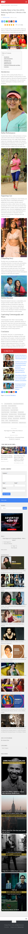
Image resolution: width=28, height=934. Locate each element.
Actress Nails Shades (14, 410)
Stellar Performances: (8, 58)
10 (13, 395)
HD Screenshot (4, 416)
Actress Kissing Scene (5, 410)
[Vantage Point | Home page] (4, 2)
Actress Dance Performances (18, 403)
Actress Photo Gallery (5, 412)
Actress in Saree (14, 407)
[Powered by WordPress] (9, 927)
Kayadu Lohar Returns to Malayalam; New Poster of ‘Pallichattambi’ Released (21, 356)
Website (4, 488)
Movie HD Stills (16, 418)
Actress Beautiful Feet (8, 403)
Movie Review (22, 418)
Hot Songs (10, 418)
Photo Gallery (5, 5)
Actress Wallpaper (13, 412)
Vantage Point (6, 17)
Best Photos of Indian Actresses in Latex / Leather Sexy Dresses (13, 588)
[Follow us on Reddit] (26, 500)
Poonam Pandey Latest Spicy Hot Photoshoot (11, 693)
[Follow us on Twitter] (16, 500)
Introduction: (6, 57)
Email (16, 483)
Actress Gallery (4, 405)
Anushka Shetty (20, 412)
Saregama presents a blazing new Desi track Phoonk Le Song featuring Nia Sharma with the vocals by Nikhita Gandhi (13, 710)
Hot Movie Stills (17, 416)
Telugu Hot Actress (22, 422)
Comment (5, 473)
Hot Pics (23, 416)
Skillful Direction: (7, 63)
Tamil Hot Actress (15, 422)
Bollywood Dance (5, 414)
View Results (14, 547)
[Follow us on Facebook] (20, 500)
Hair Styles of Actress (13, 414)
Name (4, 483)
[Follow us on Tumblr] (22, 500)
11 (15, 395)
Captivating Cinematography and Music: (12, 65)
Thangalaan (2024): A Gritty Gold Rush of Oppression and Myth (20, 370)
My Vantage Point (5, 740)
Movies (3, 420)
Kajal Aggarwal (7, 541)
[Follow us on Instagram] (14, 500)
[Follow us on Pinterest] (18, 500)
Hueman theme (21, 927)
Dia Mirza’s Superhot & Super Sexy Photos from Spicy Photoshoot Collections (13, 641)
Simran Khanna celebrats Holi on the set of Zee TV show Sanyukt (6, 457)
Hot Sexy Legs (4, 418)
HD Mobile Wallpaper (21, 414)
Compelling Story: (8, 62)
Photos (7, 420)
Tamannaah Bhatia (8, 543)
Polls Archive (4, 549)
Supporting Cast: (7, 60)
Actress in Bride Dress (12, 405)
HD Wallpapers (10, 416)
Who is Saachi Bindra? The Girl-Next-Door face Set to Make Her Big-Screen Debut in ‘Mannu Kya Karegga (13, 570)
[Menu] (26, 2)
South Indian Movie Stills (6, 422)
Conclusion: (6, 66)
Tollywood (14, 5)
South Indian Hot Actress (13, 420)
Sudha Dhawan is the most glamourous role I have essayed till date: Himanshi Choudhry (14, 659)
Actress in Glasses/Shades (6, 407)
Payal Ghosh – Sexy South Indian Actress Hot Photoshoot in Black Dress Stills (13, 606)
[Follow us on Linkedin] (24, 500)
